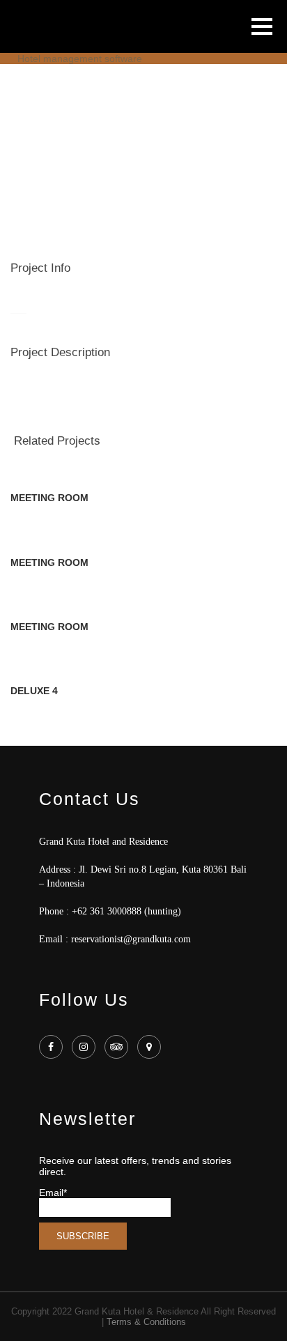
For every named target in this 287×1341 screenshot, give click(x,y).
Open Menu (262, 26)
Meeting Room (49, 497)
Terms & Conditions (146, 1322)
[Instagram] (85, 1046)
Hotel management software (79, 58)
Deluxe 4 (34, 690)
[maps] (150, 1046)
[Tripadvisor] (118, 1046)
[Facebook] (52, 1046)
